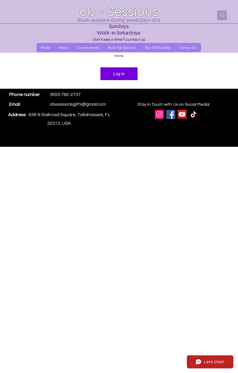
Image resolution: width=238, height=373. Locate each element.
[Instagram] (216, 98)
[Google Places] (202, 98)
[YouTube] (182, 114)
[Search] (222, 15)
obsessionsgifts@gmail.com (78, 104)
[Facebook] (209, 98)
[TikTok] (193, 114)
